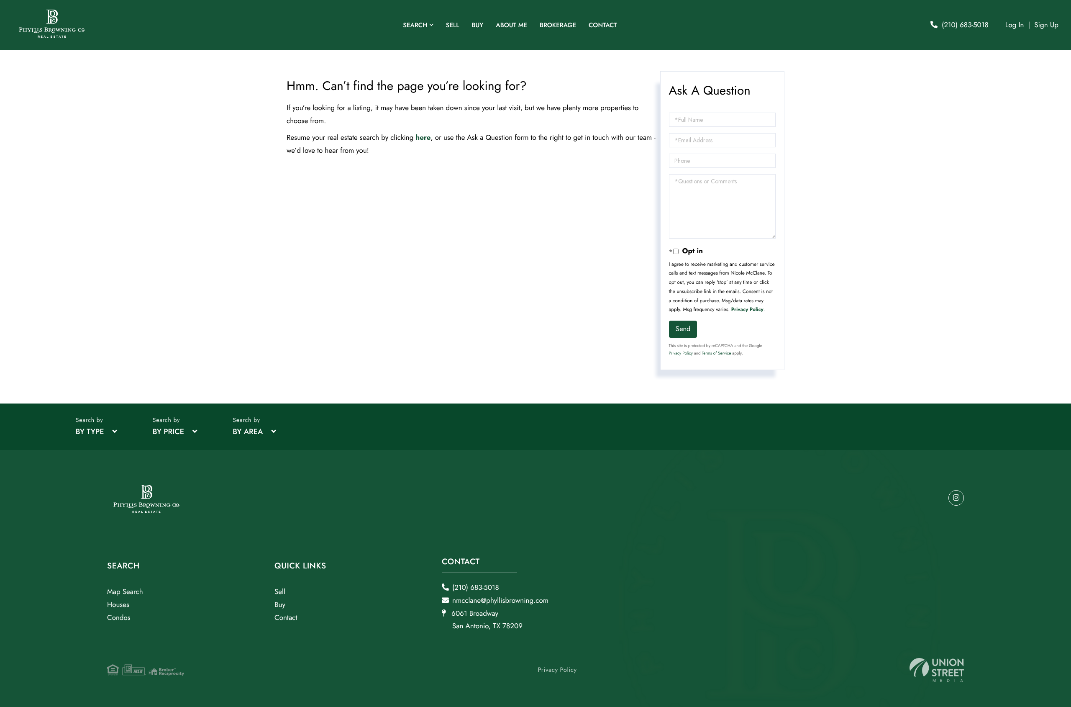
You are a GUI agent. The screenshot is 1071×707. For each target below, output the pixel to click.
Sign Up (1046, 25)
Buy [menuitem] (477, 25)
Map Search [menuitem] (125, 592)
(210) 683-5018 (965, 25)
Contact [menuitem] (603, 25)
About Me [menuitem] (511, 25)
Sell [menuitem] (452, 25)
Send (683, 329)
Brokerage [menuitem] (558, 25)
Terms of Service (716, 353)
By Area (248, 431)
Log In (1014, 25)
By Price (168, 431)
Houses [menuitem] (118, 605)
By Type (90, 431)
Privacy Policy (747, 309)
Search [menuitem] (415, 25)
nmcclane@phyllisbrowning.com (500, 601)
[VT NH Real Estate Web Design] (937, 670)
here (423, 138)
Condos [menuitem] (119, 618)
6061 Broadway (486, 620)
